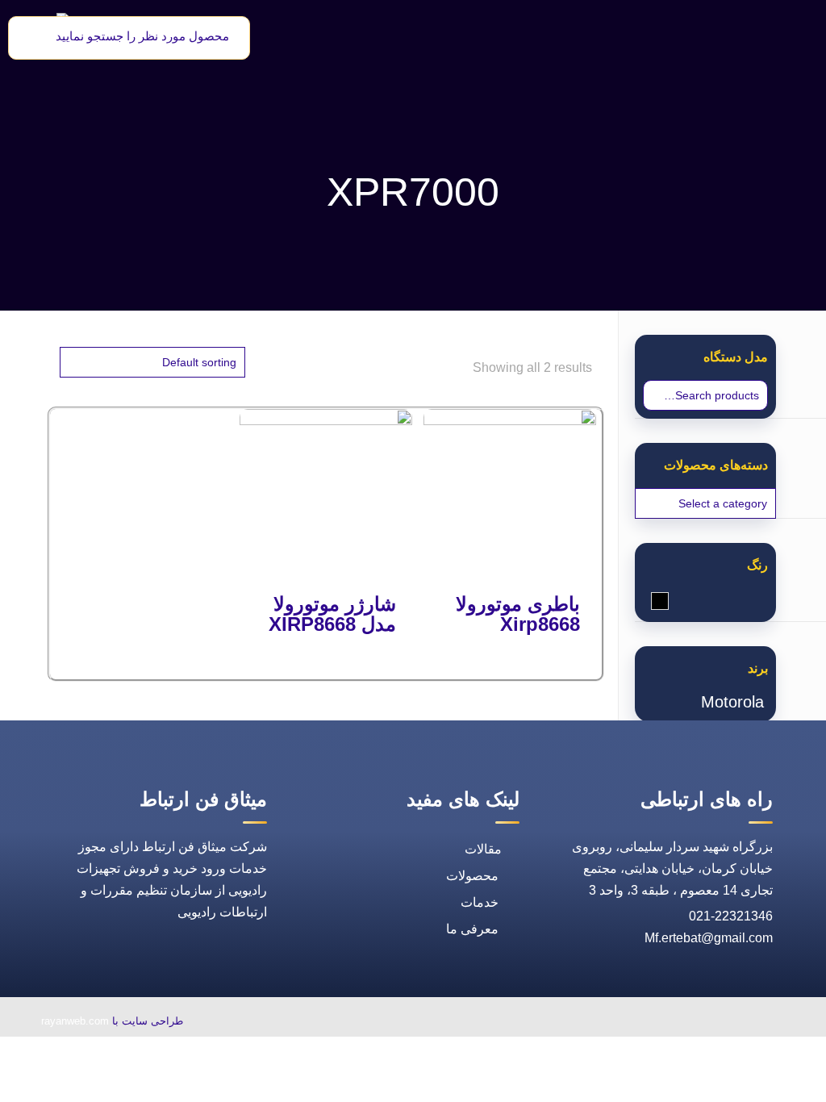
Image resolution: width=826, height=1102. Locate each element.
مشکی (651, 602)
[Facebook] (677, 1022)
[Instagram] (570, 1022)
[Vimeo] (602, 1022)
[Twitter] (640, 1022)
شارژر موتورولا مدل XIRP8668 (332, 614)
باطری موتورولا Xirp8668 (518, 614)
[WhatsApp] (714, 1022)
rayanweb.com (75, 1021)
